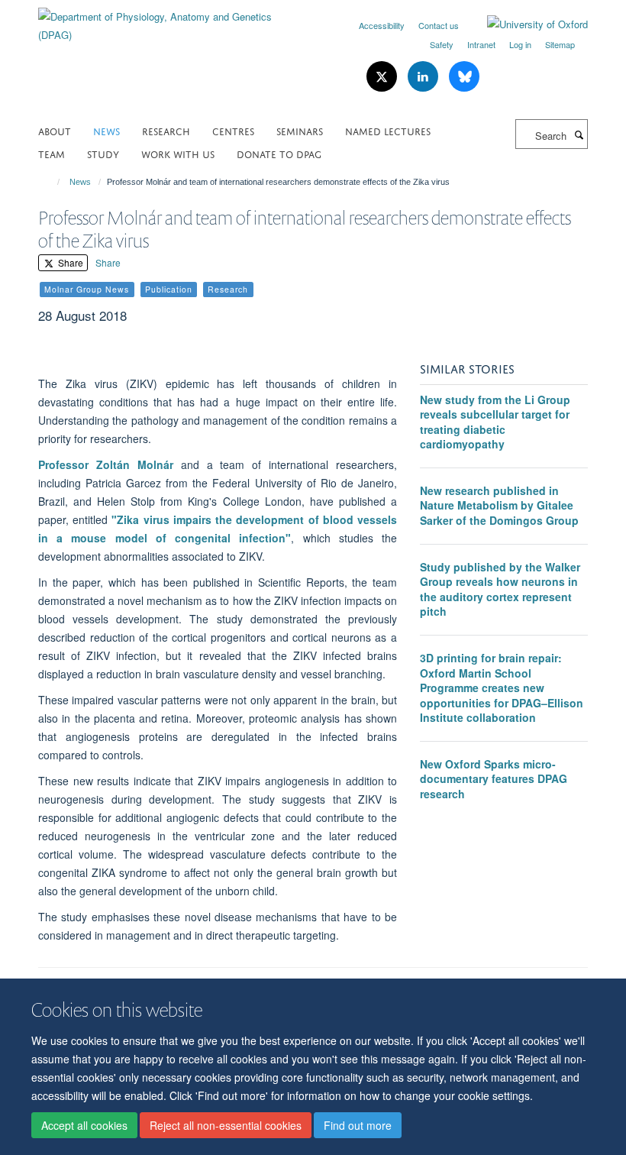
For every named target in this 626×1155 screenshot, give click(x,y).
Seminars (299, 130)
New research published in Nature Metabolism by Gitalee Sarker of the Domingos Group (499, 505)
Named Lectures (388, 130)
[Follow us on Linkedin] (424, 77)
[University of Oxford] (526, 24)
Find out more (358, 1125)
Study (103, 153)
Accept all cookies (84, 1125)
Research (166, 130)
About (54, 130)
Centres (233, 130)
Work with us (178, 153)
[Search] (578, 134)
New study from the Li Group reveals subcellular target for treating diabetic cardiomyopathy (495, 422)
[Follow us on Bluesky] (464, 77)
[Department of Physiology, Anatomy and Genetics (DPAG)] (170, 20)
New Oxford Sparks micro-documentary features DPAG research (493, 778)
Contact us (438, 25)
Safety (441, 44)
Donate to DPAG (279, 153)
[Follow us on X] (383, 77)
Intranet (481, 44)
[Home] (51, 181)
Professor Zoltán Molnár (105, 464)
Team (51, 153)
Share (69, 262)
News (106, 130)
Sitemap (560, 44)
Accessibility (382, 25)
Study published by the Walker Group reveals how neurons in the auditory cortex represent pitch (500, 589)
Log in (520, 44)
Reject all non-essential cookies (226, 1125)
